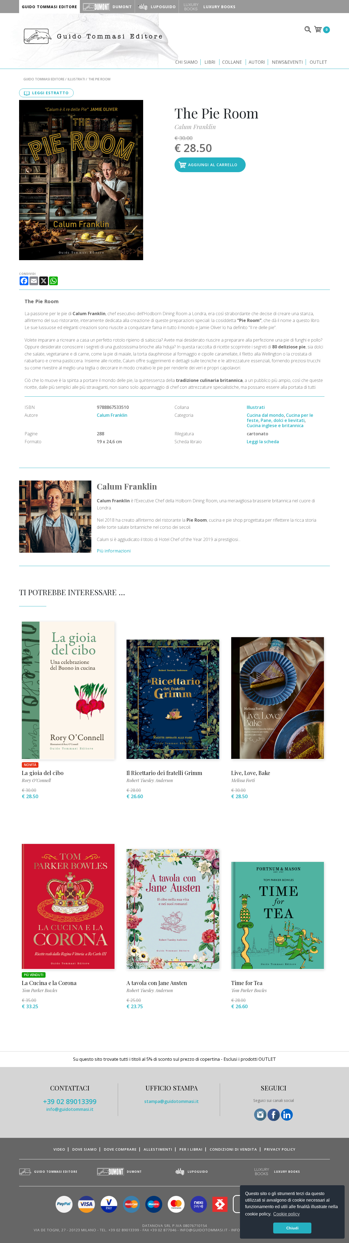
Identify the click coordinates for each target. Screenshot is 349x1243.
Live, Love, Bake (250, 772)
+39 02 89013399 (70, 1101)
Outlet (318, 62)
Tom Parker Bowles (39, 990)
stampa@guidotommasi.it (171, 1101)
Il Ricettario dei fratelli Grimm (164, 772)
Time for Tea (247, 982)
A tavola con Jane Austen (157, 982)
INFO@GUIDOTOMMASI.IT (204, 1229)
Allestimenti (158, 1149)
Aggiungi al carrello (212, 164)
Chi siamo (186, 62)
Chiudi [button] (292, 1228)
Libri (209, 62)
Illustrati (76, 79)
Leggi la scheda (263, 442)
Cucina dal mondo (265, 415)
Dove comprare (120, 1149)
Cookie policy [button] (286, 1214)
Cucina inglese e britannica (275, 425)
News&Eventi (287, 62)
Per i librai (191, 1149)
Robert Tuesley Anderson (150, 780)
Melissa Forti (243, 780)
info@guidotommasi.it (70, 1109)
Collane (232, 62)
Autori (257, 62)
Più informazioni (114, 551)
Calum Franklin (195, 127)
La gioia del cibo (43, 772)
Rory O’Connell (36, 780)
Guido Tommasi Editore (43, 79)
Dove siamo (84, 1149)
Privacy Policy (280, 1149)
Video (59, 1149)
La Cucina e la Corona (49, 982)
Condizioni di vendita (233, 1149)
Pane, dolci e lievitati (283, 420)
